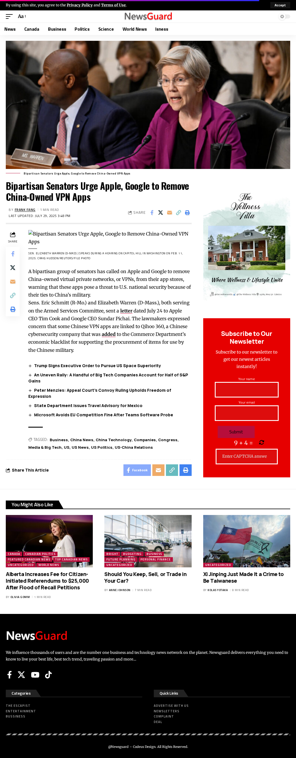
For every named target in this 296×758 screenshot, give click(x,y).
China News (81, 439)
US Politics (101, 447)
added (109, 334)
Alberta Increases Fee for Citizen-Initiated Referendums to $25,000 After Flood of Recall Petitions (47, 581)
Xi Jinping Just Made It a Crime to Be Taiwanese (243, 577)
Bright (112, 554)
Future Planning (121, 559)
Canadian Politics (40, 554)
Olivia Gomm (20, 597)
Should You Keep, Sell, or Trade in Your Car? (145, 577)
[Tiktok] (48, 674)
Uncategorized (21, 565)
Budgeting (132, 554)
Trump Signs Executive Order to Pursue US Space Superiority (97, 365)
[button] (280, 5)
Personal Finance (155, 559)
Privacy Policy (80, 5)
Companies (145, 439)
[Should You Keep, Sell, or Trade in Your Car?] (147, 541)
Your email (246, 402)
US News (80, 447)
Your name (246, 379)
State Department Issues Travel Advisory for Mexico (88, 405)
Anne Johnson (120, 590)
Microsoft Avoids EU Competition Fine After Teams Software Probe (103, 414)
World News (48, 565)
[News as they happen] (148, 16)
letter (126, 311)
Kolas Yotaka (218, 590)
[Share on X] (161, 212)
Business (59, 439)
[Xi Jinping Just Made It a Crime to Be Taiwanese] (246, 541)
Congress (167, 439)
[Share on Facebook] (152, 212)
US (66, 447)
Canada (14, 554)
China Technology (114, 439)
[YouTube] (35, 674)
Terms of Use (113, 5)
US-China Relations (134, 447)
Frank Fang (25, 209)
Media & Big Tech (45, 447)
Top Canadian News (71, 559)
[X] (21, 674)
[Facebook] (9, 674)
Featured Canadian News (29, 559)
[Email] (170, 212)
